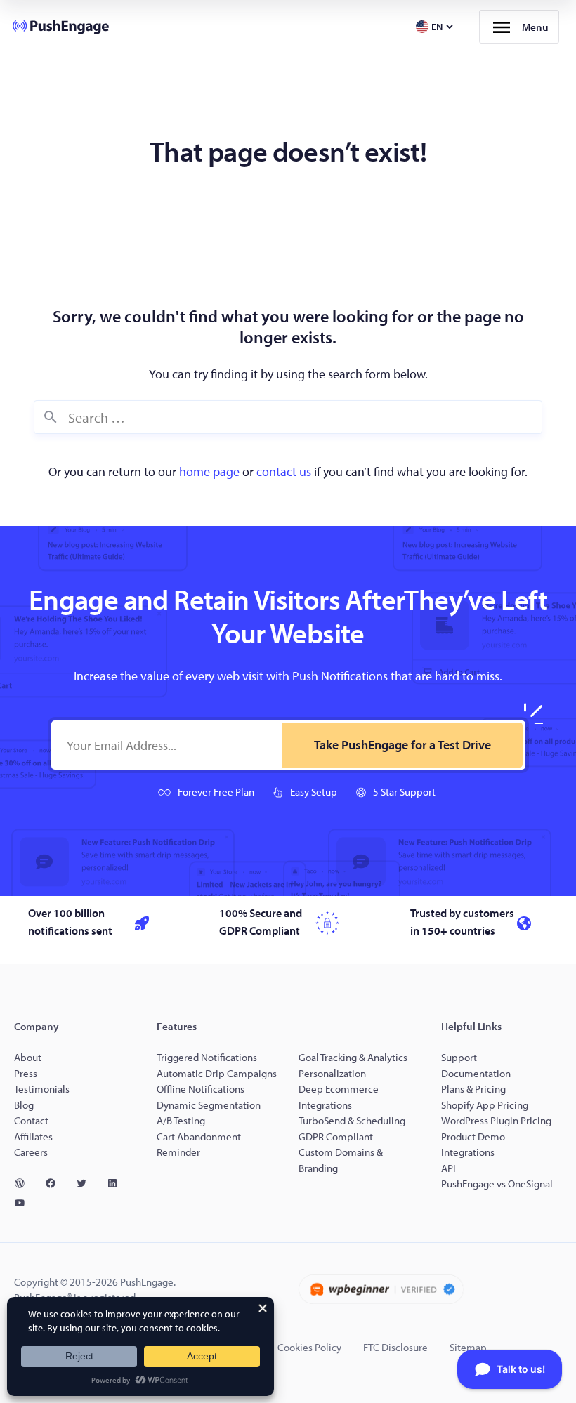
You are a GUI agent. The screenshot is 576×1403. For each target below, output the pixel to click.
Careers (31, 1152)
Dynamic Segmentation (209, 1105)
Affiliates (33, 1136)
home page (209, 471)
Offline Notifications (200, 1088)
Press (25, 1073)
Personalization (332, 1073)
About (27, 1057)
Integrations (468, 1152)
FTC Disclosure (395, 1347)
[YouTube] (25, 1202)
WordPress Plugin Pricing (496, 1120)
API (448, 1168)
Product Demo (473, 1136)
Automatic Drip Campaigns (217, 1073)
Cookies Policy (309, 1347)
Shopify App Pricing (484, 1105)
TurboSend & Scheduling (352, 1120)
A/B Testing (181, 1120)
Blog (24, 1105)
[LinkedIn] (118, 1183)
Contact (31, 1120)
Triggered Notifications (207, 1057)
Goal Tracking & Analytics (353, 1057)
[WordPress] (25, 1183)
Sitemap (468, 1347)
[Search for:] (288, 417)
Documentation (476, 1073)
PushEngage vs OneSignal (497, 1183)
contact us (283, 471)
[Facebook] (56, 1183)
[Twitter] (87, 1183)
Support (460, 1057)
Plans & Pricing (473, 1088)
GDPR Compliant (336, 1136)
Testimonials (42, 1088)
